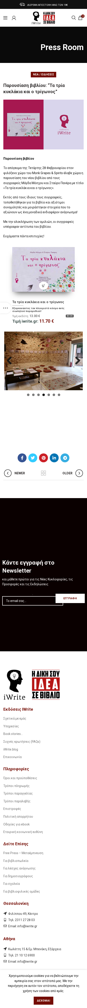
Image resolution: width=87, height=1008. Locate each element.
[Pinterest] (43, 457)
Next (76, 360)
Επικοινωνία (12, 757)
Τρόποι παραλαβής (17, 801)
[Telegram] (64, 457)
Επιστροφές (12, 809)
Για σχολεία (11, 883)
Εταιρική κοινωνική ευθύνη (23, 832)
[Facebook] (22, 457)
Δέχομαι (43, 1000)
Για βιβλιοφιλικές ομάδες (21, 891)
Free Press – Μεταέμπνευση (23, 853)
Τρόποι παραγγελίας (18, 793)
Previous (10, 360)
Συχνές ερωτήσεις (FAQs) (21, 741)
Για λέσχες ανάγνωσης (19, 868)
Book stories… (13, 734)
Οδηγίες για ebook (16, 824)
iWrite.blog (10, 749)
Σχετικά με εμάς (14, 718)
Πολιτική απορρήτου (18, 816)
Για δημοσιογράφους (18, 876)
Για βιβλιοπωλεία (15, 861)
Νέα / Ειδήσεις (43, 74)
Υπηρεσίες (11, 726)
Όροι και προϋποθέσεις (20, 778)
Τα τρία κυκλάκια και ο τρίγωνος (38, 302)
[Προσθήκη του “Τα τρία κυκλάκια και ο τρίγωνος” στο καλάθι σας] (44, 286)
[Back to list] (43, 473)
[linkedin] (54, 457)
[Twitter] (32, 457)
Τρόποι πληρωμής (16, 786)
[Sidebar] (5, 308)
